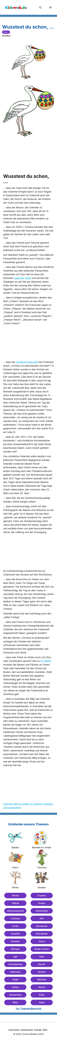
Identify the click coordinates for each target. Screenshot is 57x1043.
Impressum (14, 1030)
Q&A (45, 1030)
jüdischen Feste (22, 278)
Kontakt (38, 1030)
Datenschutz (27, 1030)
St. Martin (45, 661)
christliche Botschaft (27, 362)
